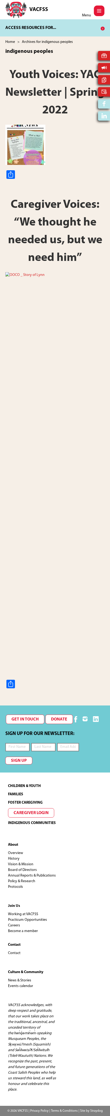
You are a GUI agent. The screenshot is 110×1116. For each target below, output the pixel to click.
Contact (14, 953)
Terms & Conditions (64, 1111)
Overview (15, 853)
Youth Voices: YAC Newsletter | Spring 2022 (55, 92)
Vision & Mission (20, 864)
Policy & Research (21, 881)
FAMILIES (15, 794)
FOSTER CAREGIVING (25, 803)
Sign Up (19, 761)
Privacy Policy (39, 1111)
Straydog (96, 1111)
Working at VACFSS (23, 914)
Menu (86, 15)
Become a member (23, 931)
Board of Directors (22, 870)
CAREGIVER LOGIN (31, 813)
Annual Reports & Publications (32, 876)
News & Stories (19, 980)
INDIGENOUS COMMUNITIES (32, 823)
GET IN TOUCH (25, 719)
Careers (14, 925)
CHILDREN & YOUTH (24, 786)
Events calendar (20, 986)
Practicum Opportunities (27, 920)
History (13, 859)
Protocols (15, 887)
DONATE (59, 719)
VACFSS (38, 9)
